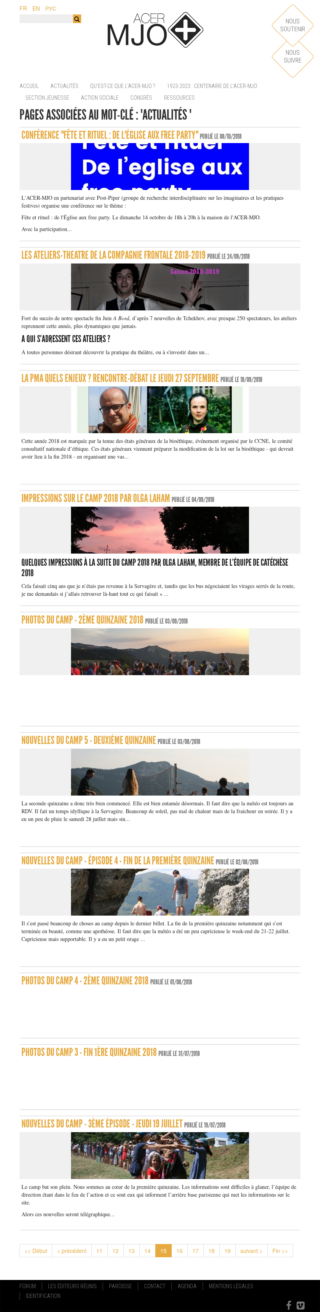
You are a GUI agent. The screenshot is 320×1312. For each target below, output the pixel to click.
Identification (43, 1296)
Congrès (141, 98)
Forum (28, 1286)
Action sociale (100, 98)
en (36, 8)
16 (179, 1251)
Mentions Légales (231, 1286)
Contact (154, 1286)
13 (131, 1251)
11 (99, 1251)
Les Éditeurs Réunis (72, 1286)
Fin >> (280, 1251)
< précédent (72, 1251)
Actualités (64, 86)
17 (195, 1251)
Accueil (29, 86)
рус (50, 8)
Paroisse (120, 1286)
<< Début (36, 1251)
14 (147, 1251)
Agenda (187, 1286)
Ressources (179, 98)
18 (211, 1251)
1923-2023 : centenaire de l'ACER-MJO (212, 86)
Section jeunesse (47, 98)
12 (115, 1251)
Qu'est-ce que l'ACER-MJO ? (122, 86)
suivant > (251, 1251)
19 (227, 1251)
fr (23, 8)
